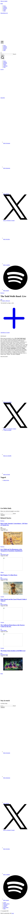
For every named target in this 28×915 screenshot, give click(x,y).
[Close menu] (1, 52)
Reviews (5, 8)
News (4, 5)
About (4, 902)
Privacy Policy (6, 903)
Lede (13, 913)
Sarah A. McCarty (6, 300)
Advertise (5, 65)
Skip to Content (4, 1)
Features (5, 7)
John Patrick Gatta (4, 554)
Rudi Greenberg (4, 578)
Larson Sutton (4, 630)
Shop (4, 10)
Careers (5, 906)
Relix (2, 3)
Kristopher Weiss (4, 654)
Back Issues (5, 907)
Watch (4, 9)
